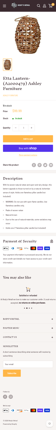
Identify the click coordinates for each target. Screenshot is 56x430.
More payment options (28, 155)
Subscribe (11, 373)
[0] (50, 6)
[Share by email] (51, 165)
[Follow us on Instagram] (11, 397)
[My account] (44, 5)
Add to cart (28, 138)
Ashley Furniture (10, 95)
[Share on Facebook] (34, 165)
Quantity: (7, 127)
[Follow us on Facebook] (5, 397)
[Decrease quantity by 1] (16, 128)
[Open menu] (4, 6)
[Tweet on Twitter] (45, 165)
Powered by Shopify (10, 424)
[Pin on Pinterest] (39, 165)
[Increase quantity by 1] (31, 128)
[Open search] (38, 5)
